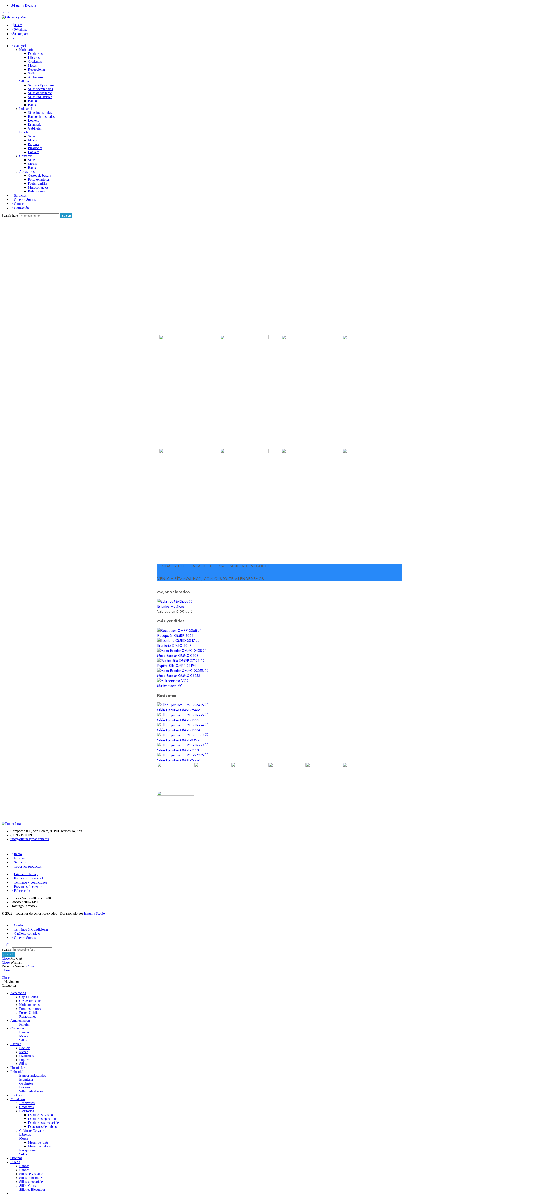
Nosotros (20, 858)
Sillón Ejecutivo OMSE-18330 (178, 750)
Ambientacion (20, 1020)
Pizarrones (35, 148)
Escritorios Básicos (41, 1115)
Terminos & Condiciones (31, 929)
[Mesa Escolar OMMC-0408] (180, 650)
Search (66, 215)
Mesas (32, 65)
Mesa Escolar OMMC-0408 (177, 655)
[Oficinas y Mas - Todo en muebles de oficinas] (14, 17)
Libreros (34, 57)
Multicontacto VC (170, 685)
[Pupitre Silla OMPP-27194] (178, 660)
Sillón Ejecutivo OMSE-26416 (178, 710)
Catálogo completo (27, 933)
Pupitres (33, 144)
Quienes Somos (25, 199)
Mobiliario (26, 50)
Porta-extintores (39, 179)
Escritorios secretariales (44, 1123)
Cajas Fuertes (28, 997)
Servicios (20, 195)
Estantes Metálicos (171, 606)
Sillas (31, 136)
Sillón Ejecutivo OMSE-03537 (179, 740)
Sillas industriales (40, 112)
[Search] (12, 38)
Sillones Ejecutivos (41, 85)
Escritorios (35, 53)
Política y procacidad (28, 878)
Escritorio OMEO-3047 (174, 645)
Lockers (33, 120)
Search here (10, 215)
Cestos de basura (39, 175)
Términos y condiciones (30, 882)
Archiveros (35, 77)
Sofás (32, 73)
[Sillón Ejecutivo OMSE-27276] (181, 755)
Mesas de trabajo (39, 1146)
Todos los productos (28, 866)
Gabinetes (35, 128)
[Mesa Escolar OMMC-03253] (181, 670)
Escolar (24, 132)
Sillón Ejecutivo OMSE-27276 (178, 760)
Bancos (33, 101)
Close (6, 958)
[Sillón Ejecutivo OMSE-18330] (181, 745)
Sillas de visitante (40, 93)
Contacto (20, 204)
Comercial (26, 156)
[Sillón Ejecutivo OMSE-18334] (181, 725)
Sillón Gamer (28, 1185)
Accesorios (27, 171)
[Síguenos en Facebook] (3, 846)
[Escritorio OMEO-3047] (176, 640)
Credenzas (35, 61)
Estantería (34, 124)
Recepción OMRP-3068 (175, 635)
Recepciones (36, 69)
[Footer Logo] (12, 823)
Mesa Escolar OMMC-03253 (178, 675)
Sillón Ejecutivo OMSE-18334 (178, 730)
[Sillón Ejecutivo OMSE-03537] (181, 735)
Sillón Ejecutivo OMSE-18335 (178, 720)
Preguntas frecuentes (28, 886)
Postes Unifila (37, 183)
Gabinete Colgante (32, 1130)
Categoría (20, 46)
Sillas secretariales (40, 89)
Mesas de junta (38, 1142)
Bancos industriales (41, 116)
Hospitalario (18, 1067)
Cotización (21, 208)
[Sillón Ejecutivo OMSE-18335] (181, 715)
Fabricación (22, 891)
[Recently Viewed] (8, 945)
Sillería (24, 81)
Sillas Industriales (40, 97)
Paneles (24, 1024)
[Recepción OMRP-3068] (177, 630)
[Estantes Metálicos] (173, 601)
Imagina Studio (94, 913)
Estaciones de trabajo (42, 1126)
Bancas (33, 105)
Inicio (18, 854)
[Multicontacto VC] (172, 680)
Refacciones (36, 191)
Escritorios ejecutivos (42, 1119)
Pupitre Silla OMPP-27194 (176, 665)
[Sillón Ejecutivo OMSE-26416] (181, 705)
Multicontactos (38, 187)
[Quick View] (191, 601)
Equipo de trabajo (26, 874)
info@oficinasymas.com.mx (29, 839)
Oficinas (16, 1158)
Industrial (25, 109)
